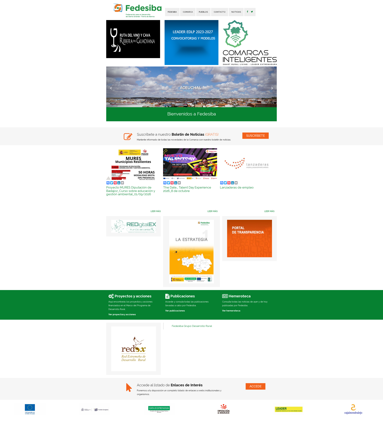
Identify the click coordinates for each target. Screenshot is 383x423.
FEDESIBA (172, 12)
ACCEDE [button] (256, 386)
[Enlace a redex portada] (133, 348)
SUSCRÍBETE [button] (255, 135)
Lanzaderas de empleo (237, 187)
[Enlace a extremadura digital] (133, 226)
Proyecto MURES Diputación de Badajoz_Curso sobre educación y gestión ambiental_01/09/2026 (130, 191)
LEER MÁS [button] (156, 211)
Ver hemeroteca (231, 310)
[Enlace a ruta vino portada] (133, 39)
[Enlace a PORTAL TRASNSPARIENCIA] (249, 238)
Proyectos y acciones (133, 296)
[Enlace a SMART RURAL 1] (250, 42)
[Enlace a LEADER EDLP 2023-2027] (191, 42)
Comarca (188, 12)
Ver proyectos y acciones (122, 314)
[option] (94, 409)
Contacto (219, 12)
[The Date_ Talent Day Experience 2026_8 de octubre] (190, 164)
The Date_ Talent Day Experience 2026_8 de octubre (187, 189)
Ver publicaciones (175, 310)
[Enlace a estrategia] (191, 251)
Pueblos (203, 12)
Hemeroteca (240, 296)
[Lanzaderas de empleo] (247, 164)
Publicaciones (182, 296)
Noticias (236, 12)
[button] (119, 86)
